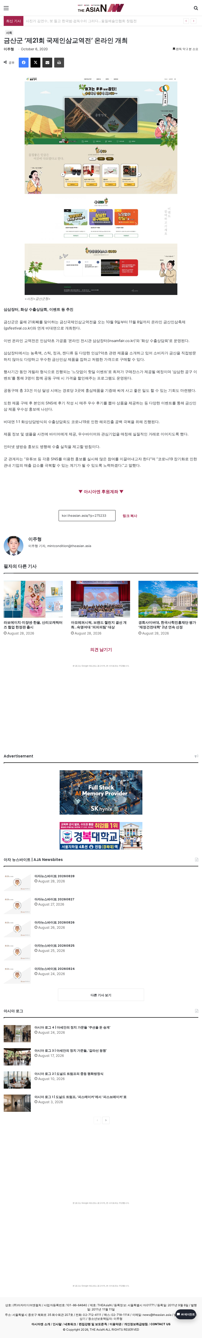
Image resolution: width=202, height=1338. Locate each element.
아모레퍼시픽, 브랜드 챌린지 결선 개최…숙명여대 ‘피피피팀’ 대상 (99, 625)
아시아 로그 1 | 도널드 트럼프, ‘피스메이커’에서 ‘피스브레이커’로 (80, 1097)
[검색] (195, 9)
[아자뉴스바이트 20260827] (17, 905)
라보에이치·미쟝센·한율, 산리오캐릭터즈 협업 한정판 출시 (33, 625)
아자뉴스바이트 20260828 (54, 876)
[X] (35, 63)
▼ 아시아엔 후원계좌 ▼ (101, 491)
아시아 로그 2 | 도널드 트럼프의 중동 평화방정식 (68, 1073)
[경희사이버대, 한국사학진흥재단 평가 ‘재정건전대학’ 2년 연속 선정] (168, 599)
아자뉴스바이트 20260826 (54, 922)
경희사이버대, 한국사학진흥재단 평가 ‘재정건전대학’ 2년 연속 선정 (167, 625)
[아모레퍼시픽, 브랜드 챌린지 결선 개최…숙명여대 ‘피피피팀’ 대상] (101, 599)
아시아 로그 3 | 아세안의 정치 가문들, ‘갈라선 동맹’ (70, 1050)
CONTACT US (160, 1324)
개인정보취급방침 (136, 1324)
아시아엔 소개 (41, 1324)
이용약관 (115, 1324)
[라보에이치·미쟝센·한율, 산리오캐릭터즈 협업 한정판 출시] (34, 599)
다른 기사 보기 (101, 995)
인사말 (57, 1324)
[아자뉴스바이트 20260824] (17, 975)
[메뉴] (6, 9)
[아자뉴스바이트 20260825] (17, 952)
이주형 (9, 49)
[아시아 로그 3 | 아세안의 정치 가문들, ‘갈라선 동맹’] (17, 1056)
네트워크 (70, 1324)
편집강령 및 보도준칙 (93, 1324)
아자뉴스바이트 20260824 (54, 968)
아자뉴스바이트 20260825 (54, 945)
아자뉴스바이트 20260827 (54, 899)
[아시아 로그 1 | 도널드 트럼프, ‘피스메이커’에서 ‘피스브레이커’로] (17, 1103)
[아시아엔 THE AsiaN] (101, 7)
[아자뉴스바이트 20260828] (17, 882)
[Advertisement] (101, 704)
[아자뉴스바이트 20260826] (17, 928)
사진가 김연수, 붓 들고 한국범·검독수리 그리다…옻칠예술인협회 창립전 (81, 21)
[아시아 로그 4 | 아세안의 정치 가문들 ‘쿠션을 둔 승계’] (17, 1033)
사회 (9, 32)
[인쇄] (59, 63)
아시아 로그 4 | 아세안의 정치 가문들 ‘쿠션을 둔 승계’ (72, 1027)
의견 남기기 (101, 649)
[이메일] (47, 63)
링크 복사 (130, 516)
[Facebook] (24, 63)
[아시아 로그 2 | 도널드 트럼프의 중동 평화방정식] (17, 1080)
